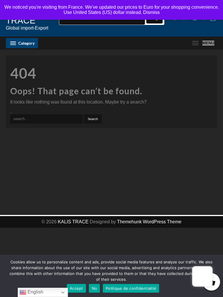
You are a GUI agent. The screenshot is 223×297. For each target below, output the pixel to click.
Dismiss (151, 12)
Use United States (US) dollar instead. (103, 12)
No (94, 288)
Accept (76, 288)
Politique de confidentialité (131, 288)
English (34, 291)
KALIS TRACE (73, 221)
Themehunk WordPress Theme (149, 221)
